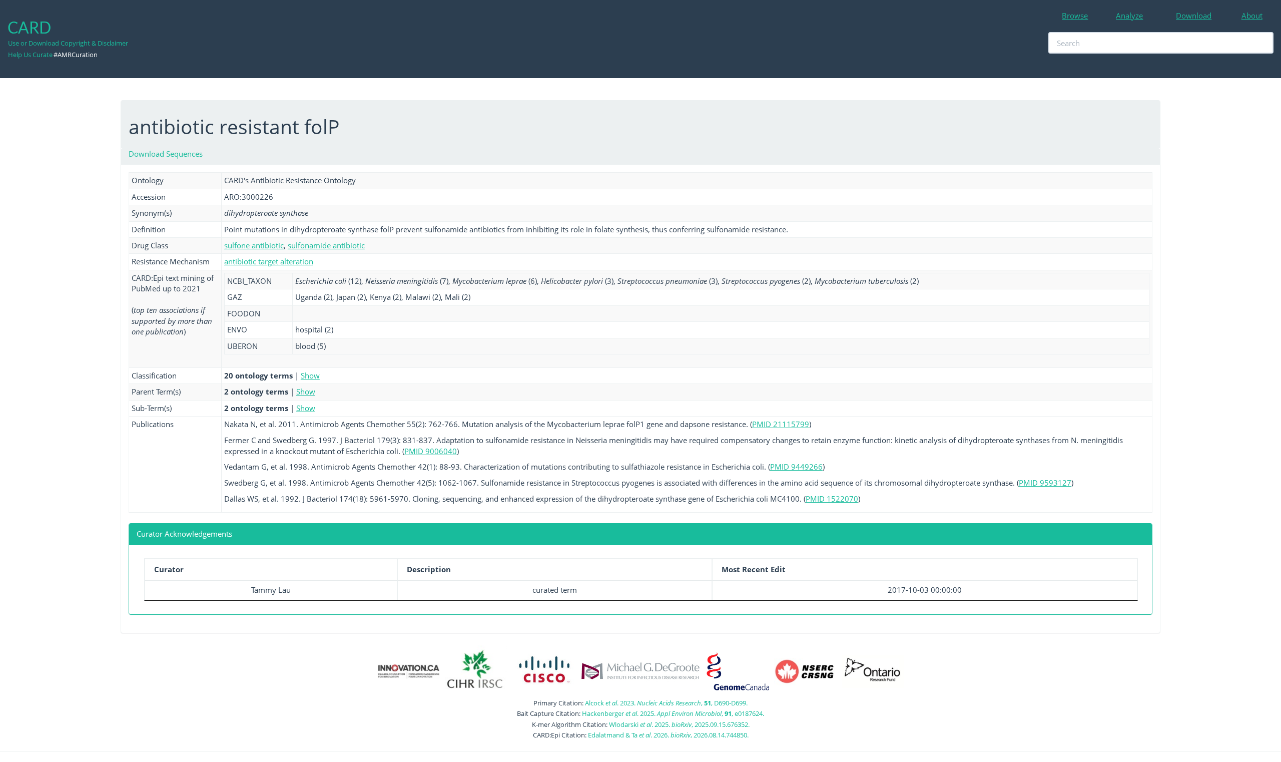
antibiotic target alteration (268, 261)
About (1251, 16)
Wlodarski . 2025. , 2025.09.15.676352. (679, 724)
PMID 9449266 (796, 467)
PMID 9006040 (430, 451)
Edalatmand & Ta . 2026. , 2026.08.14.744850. (668, 734)
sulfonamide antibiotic (326, 245)
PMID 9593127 (1045, 483)
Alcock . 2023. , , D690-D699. (666, 702)
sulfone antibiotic (254, 245)
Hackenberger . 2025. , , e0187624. (673, 713)
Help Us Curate (30, 54)
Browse (1075, 16)
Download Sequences (166, 154)
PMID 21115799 (780, 424)
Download (1193, 16)
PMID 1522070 (832, 499)
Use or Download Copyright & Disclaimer (68, 43)
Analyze (1129, 16)
